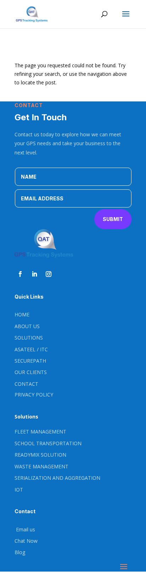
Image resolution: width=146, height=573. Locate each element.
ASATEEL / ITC (31, 349)
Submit (113, 219)
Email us (25, 529)
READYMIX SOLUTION (40, 454)
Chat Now (26, 540)
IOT (19, 489)
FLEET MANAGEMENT (40, 431)
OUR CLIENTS (31, 372)
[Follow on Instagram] (48, 274)
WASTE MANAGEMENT (41, 466)
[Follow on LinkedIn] (34, 274)
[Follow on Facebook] (20, 274)
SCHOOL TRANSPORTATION (48, 443)
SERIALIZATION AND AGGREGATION (57, 477)
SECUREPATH (30, 360)
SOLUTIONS (29, 337)
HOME (22, 314)
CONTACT (26, 383)
